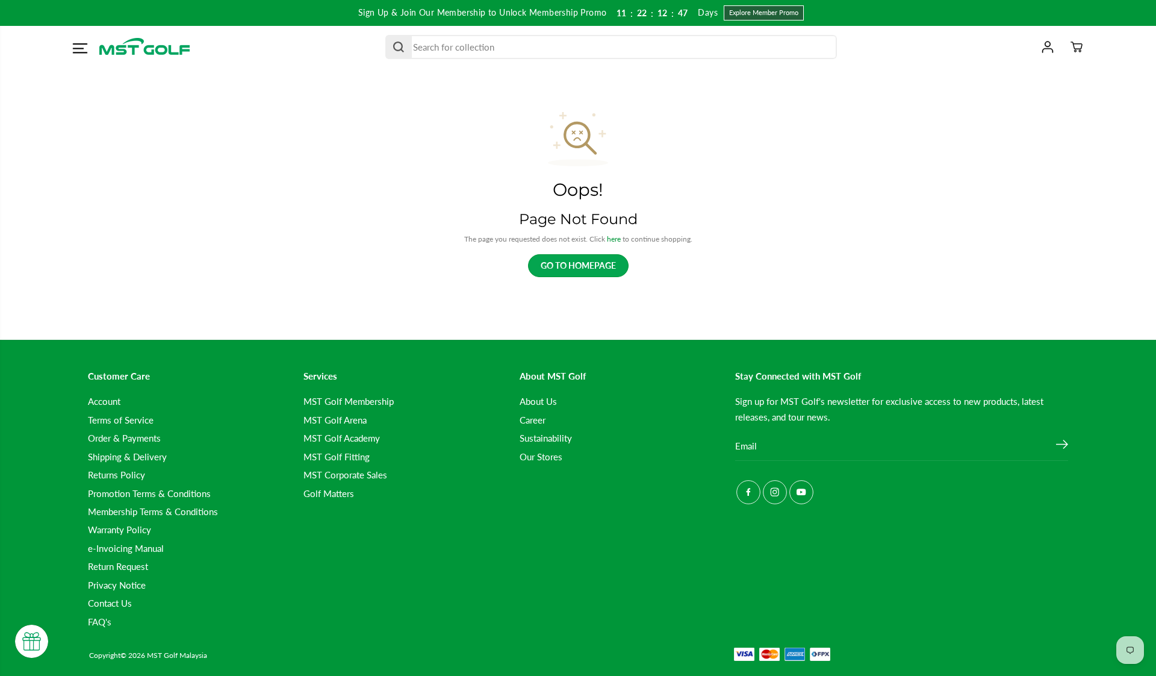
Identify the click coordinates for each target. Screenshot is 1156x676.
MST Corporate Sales (345, 474)
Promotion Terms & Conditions (149, 493)
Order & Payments (124, 438)
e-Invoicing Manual (126, 548)
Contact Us (110, 603)
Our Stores (541, 456)
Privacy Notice (117, 585)
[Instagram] (775, 492)
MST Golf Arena (335, 420)
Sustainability (546, 438)
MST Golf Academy (341, 438)
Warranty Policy (119, 529)
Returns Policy (116, 474)
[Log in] (1047, 47)
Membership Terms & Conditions (153, 511)
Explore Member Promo (763, 12)
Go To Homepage (578, 265)
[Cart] (1076, 47)
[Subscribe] (1062, 446)
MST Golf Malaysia (177, 655)
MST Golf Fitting (336, 456)
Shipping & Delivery (127, 456)
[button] (79, 49)
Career (532, 420)
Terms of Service (121, 420)
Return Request (118, 566)
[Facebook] (748, 492)
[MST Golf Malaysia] (144, 47)
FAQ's (99, 621)
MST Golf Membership (348, 401)
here (614, 238)
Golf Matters (328, 493)
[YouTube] (801, 492)
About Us (538, 401)
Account (104, 401)
